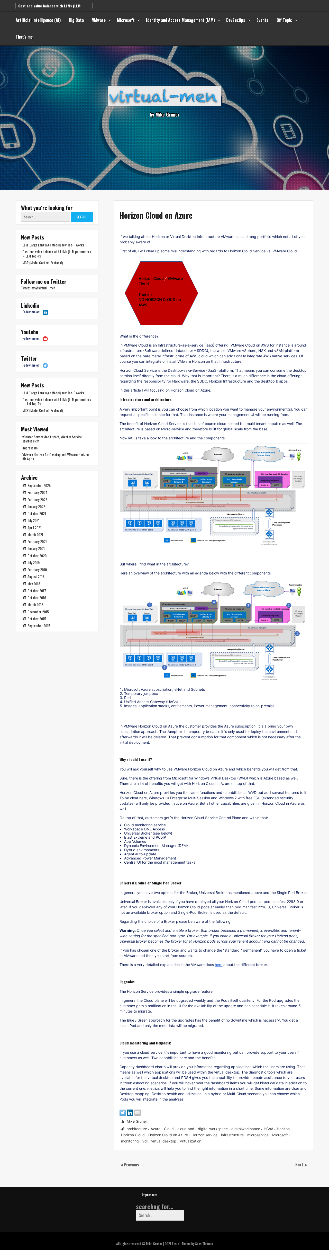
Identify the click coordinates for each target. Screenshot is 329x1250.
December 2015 (38, 611)
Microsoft (126, 20)
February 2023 (37, 499)
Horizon (283, 1129)
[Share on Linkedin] (130, 1113)
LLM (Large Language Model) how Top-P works (53, 244)
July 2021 (34, 520)
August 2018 (36, 576)
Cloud (169, 1129)
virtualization (190, 1141)
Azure (155, 1129)
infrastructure (232, 1135)
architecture (137, 1129)
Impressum (30, 447)
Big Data (76, 20)
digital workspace (213, 1129)
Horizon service (204, 1135)
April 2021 (34, 527)
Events (262, 20)
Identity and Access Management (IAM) (180, 20)
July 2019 (34, 562)
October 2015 (37, 618)
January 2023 (36, 506)
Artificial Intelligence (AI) (38, 20)
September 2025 (39, 485)
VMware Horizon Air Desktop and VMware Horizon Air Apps (55, 456)
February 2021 (37, 541)
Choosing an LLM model (37, 7)
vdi (145, 1141)
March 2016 (35, 604)
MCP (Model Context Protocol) (42, 262)
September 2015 (39, 625)
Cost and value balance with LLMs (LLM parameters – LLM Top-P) (56, 253)
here (218, 964)
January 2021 (36, 548)
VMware (99, 20)
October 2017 (37, 590)
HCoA (268, 1129)
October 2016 (37, 597)
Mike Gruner (137, 1121)
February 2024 (37, 492)
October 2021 (37, 513)
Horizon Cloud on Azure (168, 1135)
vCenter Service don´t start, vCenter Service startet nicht (52, 439)
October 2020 (37, 555)
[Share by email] (137, 1113)
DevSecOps (235, 20)
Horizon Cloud (133, 1135)
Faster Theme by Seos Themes (192, 1243)
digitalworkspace (245, 1129)
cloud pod (185, 1129)
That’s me (24, 37)
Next (299, 1165)
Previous (131, 1165)
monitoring (130, 1141)
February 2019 (37, 569)
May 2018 (34, 583)
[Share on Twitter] (123, 1113)
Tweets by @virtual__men (38, 287)
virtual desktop (163, 1141)
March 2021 (35, 534)
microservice (258, 1135)
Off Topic (284, 20)
